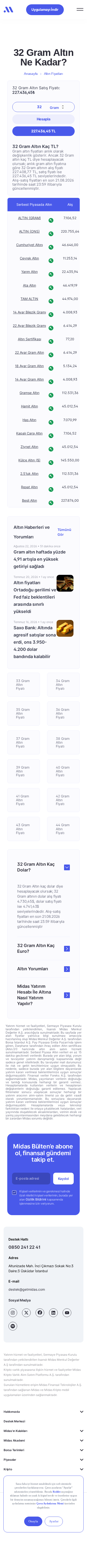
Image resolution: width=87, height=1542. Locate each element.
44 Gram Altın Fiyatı (63, 829)
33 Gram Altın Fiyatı (23, 684)
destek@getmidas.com (26, 1289)
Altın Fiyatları (53, 74)
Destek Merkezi (14, 1421)
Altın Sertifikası (29, 339)
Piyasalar (10, 1459)
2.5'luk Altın (29, 474)
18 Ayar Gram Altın (29, 366)
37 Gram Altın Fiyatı (22, 742)
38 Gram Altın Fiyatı (63, 742)
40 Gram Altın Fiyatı (63, 771)
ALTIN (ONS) (29, 232)
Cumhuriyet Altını (29, 245)
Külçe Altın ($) (29, 460)
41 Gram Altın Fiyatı (22, 800)
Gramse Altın (29, 393)
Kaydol (63, 1179)
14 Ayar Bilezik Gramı (29, 312)
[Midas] (8, 9)
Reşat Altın (29, 487)
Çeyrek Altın (29, 258)
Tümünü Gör (64, 532)
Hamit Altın (29, 406)
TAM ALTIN (29, 299)
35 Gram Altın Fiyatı (23, 713)
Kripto (8, 1469)
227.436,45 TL (43, 131)
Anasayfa (31, 74)
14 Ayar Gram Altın (29, 380)
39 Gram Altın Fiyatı (22, 771)
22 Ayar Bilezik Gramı (29, 326)
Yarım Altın (29, 272)
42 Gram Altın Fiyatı (62, 800)
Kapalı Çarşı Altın (29, 433)
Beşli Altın (29, 500)
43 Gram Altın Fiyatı (23, 829)
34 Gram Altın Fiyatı (63, 684)
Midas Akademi (14, 1440)
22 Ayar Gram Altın (29, 352)
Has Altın (29, 420)
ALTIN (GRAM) (29, 218)
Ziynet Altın (29, 447)
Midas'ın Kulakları (15, 1431)
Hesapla (44, 119)
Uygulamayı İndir (44, 9)
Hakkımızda (12, 1411)
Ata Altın (29, 285)
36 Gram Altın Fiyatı (62, 713)
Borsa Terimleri (14, 1450)
